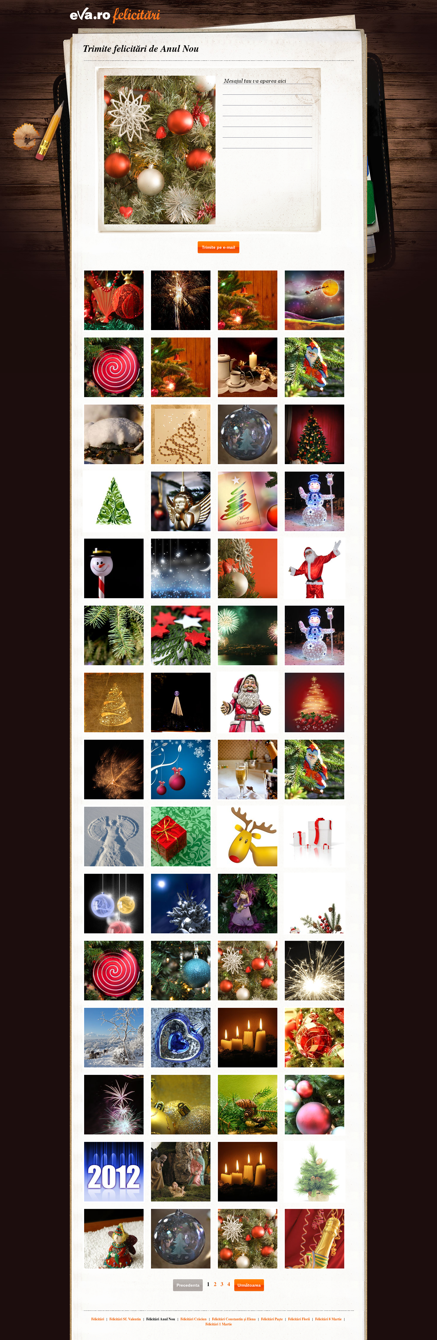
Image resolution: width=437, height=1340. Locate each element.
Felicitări (97, 1319)
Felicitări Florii (299, 1319)
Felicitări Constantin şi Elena (234, 1319)
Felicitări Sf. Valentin (125, 1319)
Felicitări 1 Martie (218, 1324)
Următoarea (249, 1285)
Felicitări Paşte (272, 1319)
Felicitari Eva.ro (115, 15)
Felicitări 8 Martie (328, 1319)
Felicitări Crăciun (193, 1319)
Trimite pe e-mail (218, 247)
